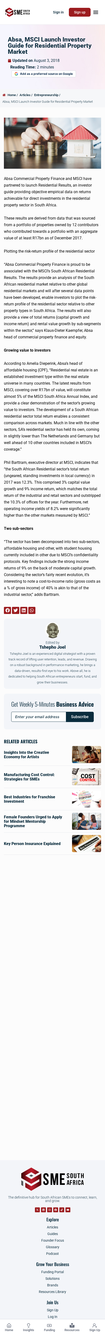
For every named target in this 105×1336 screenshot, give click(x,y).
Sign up (79, 12)
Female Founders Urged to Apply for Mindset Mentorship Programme (33, 821)
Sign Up (94, 1330)
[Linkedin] (43, 1209)
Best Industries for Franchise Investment (29, 799)
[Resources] (72, 1325)
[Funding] (49, 1325)
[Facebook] (55, 1209)
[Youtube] (67, 1209)
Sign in (58, 12)
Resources (72, 1330)
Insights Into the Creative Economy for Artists (26, 754)
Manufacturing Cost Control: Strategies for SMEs (29, 776)
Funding (49, 1330)
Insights (28, 1330)
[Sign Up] (94, 1325)
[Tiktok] (61, 1209)
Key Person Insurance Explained (32, 843)
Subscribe (80, 716)
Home (9, 1330)
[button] (96, 12)
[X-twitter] (37, 1209)
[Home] (9, 1325)
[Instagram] (49, 1209)
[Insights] (28, 1325)
